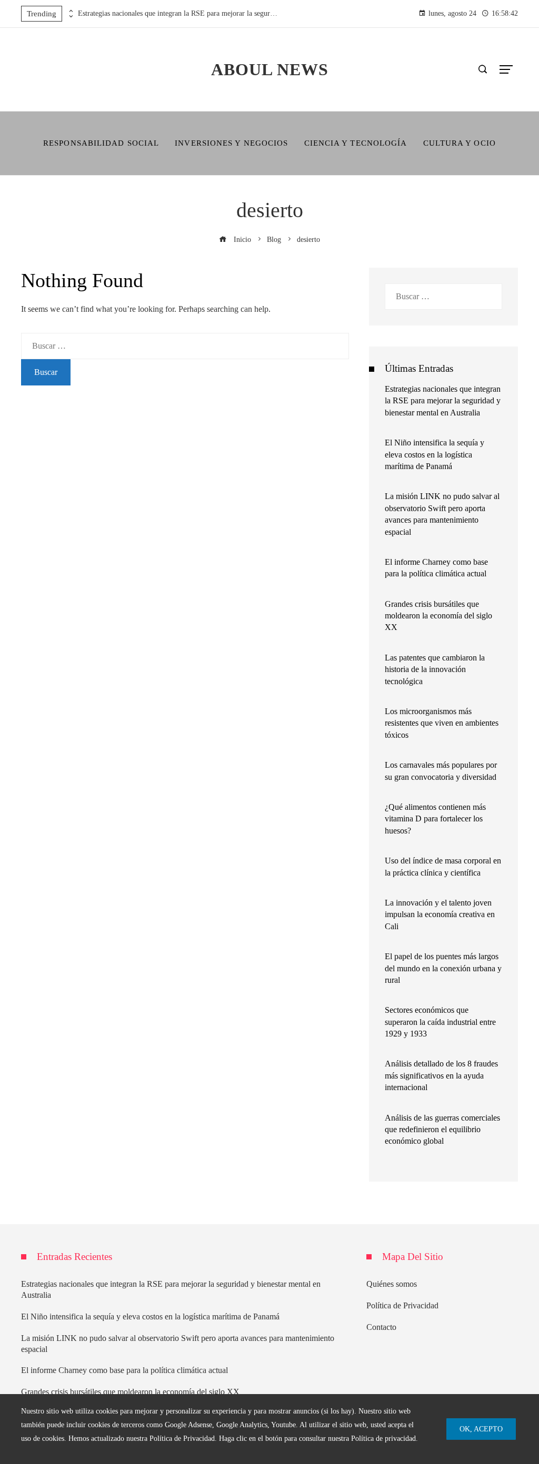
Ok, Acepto (481, 1429)
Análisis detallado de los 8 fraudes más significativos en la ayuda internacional (441, 1075)
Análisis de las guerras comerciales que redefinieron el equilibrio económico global (442, 1129)
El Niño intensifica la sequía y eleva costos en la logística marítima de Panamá (434, 454)
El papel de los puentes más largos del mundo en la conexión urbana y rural (443, 968)
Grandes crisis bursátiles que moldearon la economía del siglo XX (438, 615)
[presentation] (70, 11)
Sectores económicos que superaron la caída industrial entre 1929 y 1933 (440, 1021)
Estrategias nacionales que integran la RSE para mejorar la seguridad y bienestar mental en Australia (178, 13)
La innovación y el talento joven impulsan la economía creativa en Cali (440, 914)
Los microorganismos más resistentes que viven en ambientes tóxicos (441, 723)
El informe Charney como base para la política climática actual (124, 1370)
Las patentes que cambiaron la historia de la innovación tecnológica (435, 669)
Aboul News (269, 69)
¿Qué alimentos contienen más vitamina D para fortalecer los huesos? (435, 818)
